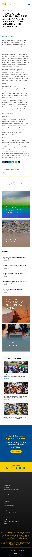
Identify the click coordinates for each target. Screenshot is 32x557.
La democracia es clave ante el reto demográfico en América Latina (16, 375)
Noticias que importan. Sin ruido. (16, 437)
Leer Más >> (6, 260)
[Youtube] (20, 468)
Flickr (5, 503)
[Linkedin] (24, 468)
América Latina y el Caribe (10, 512)
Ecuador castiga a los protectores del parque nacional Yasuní (15, 396)
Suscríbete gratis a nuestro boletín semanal (16, 444)
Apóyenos (6, 487)
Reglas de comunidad (9, 505)
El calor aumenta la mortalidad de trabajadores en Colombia (12, 290)
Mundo (5, 523)
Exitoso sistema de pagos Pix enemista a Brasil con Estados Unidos (14, 274)
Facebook (6, 501)
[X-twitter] (12, 468)
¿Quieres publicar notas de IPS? (11, 489)
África (5, 510)
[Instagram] (16, 468)
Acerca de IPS (7, 481)
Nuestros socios (8, 483)
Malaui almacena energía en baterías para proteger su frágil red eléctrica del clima (15, 282)
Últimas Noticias (14, 169)
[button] (3, 162)
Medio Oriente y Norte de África (11, 521)
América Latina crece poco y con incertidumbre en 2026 (15, 418)
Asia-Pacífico (7, 517)
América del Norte (8, 515)
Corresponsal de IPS (8, 36)
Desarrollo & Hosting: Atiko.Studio (16, 550)
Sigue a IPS (6, 494)
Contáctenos (7, 485)
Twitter (5, 499)
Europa (5, 519)
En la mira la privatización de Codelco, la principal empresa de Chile (14, 266)
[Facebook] (7, 468)
